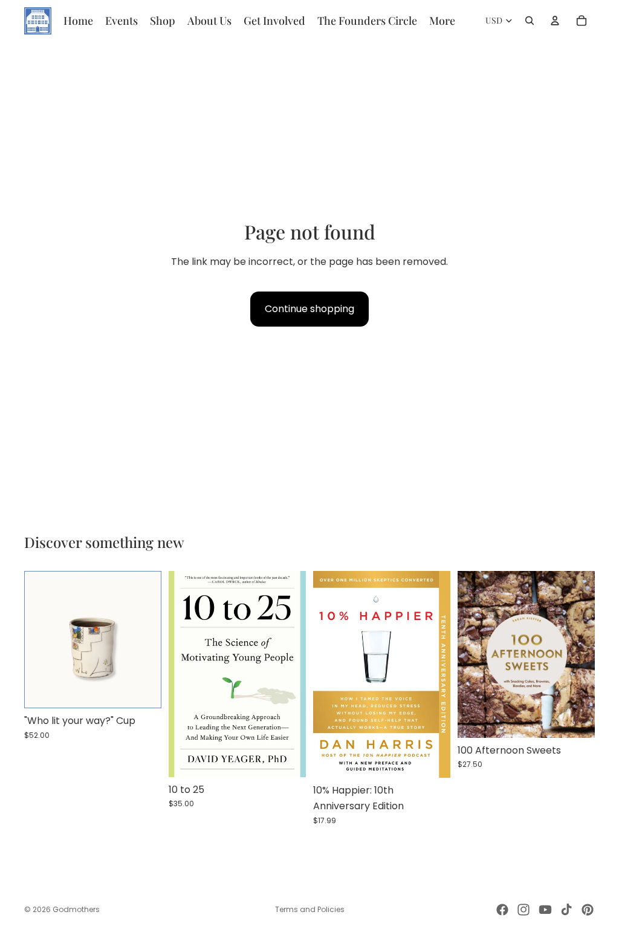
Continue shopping (309, 309)
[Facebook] (502, 909)
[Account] (555, 20)
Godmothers (76, 909)
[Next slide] (148, 640)
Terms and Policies (310, 909)
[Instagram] (523, 909)
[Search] (529, 20)
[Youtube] (545, 909)
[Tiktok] (566, 909)
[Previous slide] (37, 640)
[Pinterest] (587, 909)
